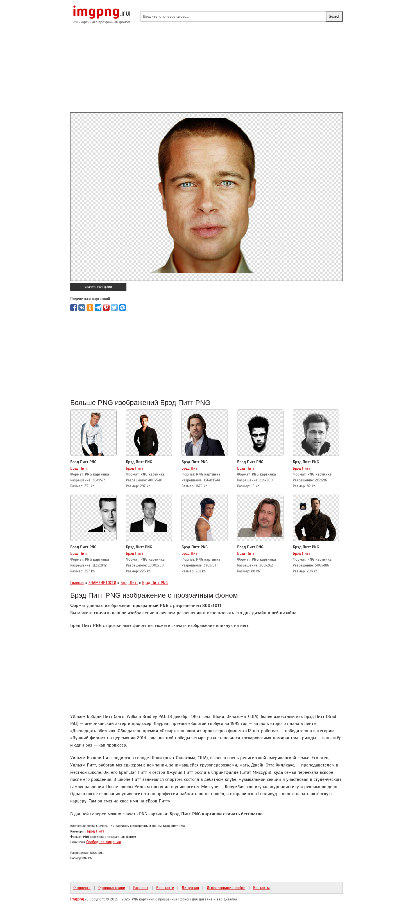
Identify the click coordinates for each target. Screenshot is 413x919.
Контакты (261, 887)
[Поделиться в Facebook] (73, 307)
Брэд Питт (79, 468)
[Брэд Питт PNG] (93, 433)
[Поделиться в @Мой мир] (122, 307)
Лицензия (190, 887)
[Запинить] (106, 307)
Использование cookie (226, 887)
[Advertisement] (206, 73)
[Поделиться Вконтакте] (81, 307)
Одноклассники (111, 887)
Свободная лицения (103, 841)
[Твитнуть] (114, 307)
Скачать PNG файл (98, 287)
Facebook (140, 887)
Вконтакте (165, 887)
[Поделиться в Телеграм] (98, 307)
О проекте (81, 887)
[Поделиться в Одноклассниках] (90, 307)
